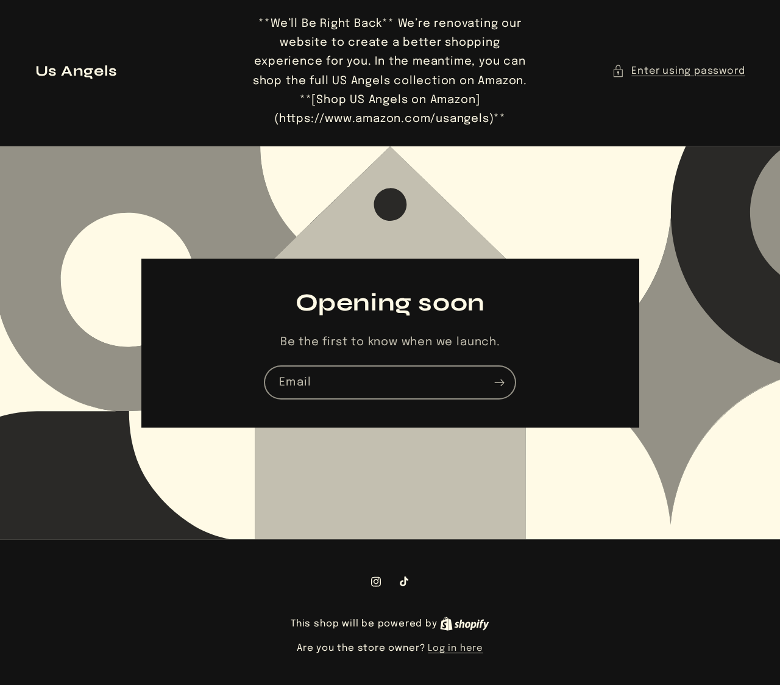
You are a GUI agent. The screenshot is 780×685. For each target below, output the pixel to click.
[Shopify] (464, 624)
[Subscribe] (499, 382)
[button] (678, 71)
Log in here (455, 648)
